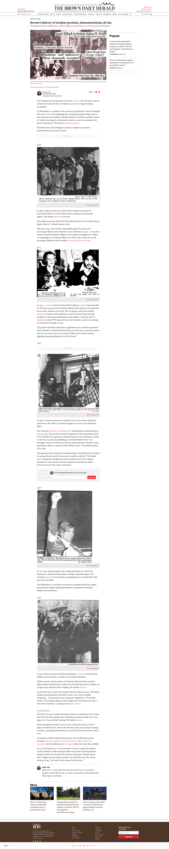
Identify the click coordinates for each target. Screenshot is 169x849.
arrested (48, 114)
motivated (41, 314)
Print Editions (22, 9)
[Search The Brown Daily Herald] (130, 14)
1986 (41, 571)
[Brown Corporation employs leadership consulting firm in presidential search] (42, 793)
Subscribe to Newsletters (143, 11)
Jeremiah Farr (115, 54)
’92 (88, 845)
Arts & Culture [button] (67, 14)
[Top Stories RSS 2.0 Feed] (40, 841)
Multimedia (107, 14)
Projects (98, 14)
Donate (97, 832)
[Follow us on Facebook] (35, 841)
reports (70, 744)
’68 (72, 845)
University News (43, 14)
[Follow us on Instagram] (37, 841)
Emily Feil (113, 68)
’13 (91, 845)
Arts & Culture (76, 831)
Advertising (98, 831)
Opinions (74, 834)
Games (114, 14)
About (19, 14)
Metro (52, 14)
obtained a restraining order (60, 431)
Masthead (97, 838)
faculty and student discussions (56, 741)
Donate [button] (29, 14)
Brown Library (74, 703)
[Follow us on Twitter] (33, 841)
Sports (58, 14)
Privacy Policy (98, 836)
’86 (84, 845)
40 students (48, 305)
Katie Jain (47, 92)
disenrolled (50, 577)
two (65, 744)
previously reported (71, 123)
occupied (82, 305)
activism (76, 100)
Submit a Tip (147, 7)
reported (57, 216)
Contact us (98, 829)
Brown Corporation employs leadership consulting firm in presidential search (38, 806)
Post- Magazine (123, 14)
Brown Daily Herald (92, 205)
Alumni (97, 839)
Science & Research (80, 14)
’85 (80, 845)
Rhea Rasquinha (40, 87)
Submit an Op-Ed (146, 9)
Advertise (23, 14)
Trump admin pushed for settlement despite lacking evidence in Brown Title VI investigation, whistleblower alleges (68, 807)
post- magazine (76, 838)
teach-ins (74, 741)
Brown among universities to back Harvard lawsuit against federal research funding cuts (94, 806)
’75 (76, 845)
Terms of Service (99, 834)
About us (97, 827)
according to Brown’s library (79, 240)
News (73, 827)
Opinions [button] (91, 14)
